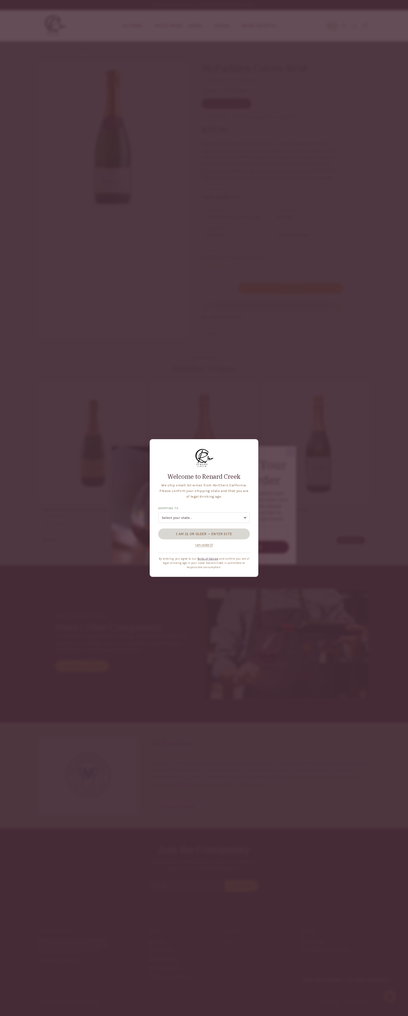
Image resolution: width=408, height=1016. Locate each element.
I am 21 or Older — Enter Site (204, 534)
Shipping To (168, 508)
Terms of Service (207, 558)
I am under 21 (204, 545)
